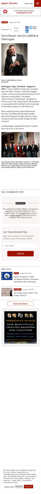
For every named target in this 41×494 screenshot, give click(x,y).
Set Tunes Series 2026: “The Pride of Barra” (26, 294)
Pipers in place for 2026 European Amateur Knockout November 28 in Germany (26, 279)
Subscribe (29, 3)
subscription (16, 215)
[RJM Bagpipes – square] (20, 327)
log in (8, 211)
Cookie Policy (9, 487)
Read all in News (20, 304)
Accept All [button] (28, 486)
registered (24, 213)
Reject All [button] (19, 486)
